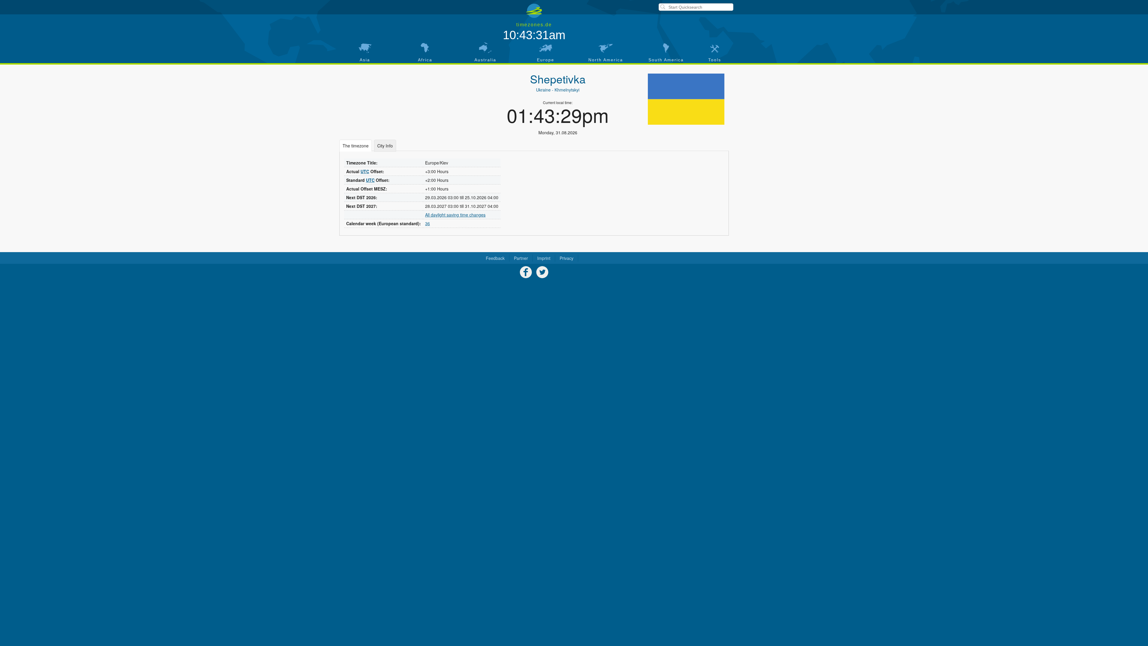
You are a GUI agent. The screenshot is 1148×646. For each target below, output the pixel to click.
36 (427, 223)
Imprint (543, 258)
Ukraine (543, 90)
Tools (714, 59)
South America (666, 59)
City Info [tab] (385, 146)
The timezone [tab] (356, 146)
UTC (365, 171)
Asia (365, 59)
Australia (485, 59)
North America (605, 59)
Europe (545, 59)
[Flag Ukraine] (686, 99)
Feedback (495, 258)
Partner (521, 258)
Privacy (566, 258)
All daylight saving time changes (455, 215)
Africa (425, 59)
